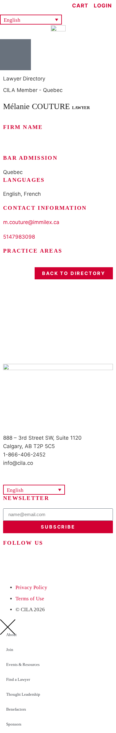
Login (103, 5)
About (11, 634)
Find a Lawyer (18, 679)
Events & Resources (23, 664)
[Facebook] (62, 560)
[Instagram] (45, 560)
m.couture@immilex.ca (31, 222)
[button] (31, 20)
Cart (80, 5)
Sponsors (13, 724)
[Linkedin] (28, 560)
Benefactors (16, 709)
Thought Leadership (23, 694)
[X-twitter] (11, 560)
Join (9, 649)
